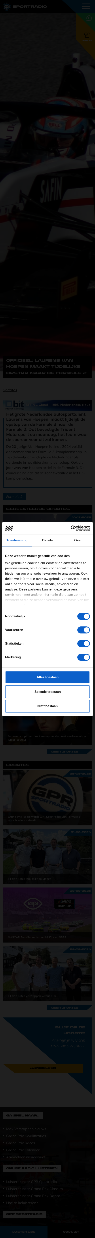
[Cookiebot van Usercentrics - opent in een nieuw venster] (70, 528)
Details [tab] (47, 540)
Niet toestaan (47, 706)
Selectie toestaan (47, 692)
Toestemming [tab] (16, 540)
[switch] (83, 629)
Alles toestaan (48, 677)
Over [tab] (78, 540)
